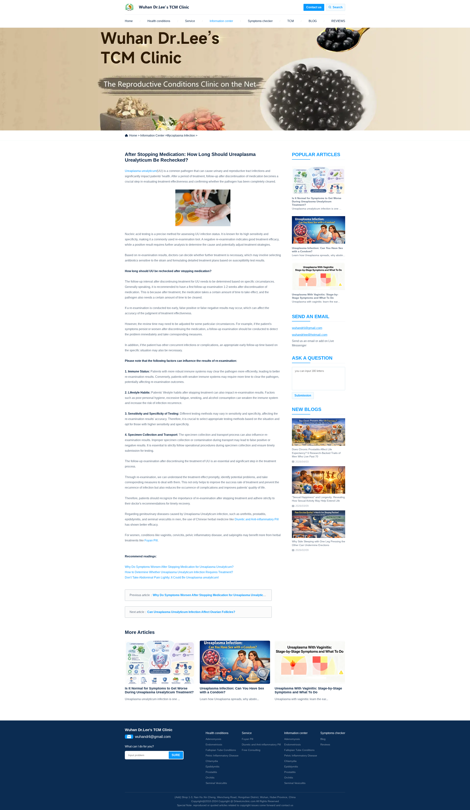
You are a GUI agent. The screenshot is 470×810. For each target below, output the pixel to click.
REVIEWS (338, 21)
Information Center (152, 135)
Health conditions (158, 21)
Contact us (313, 7)
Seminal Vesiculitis (216, 783)
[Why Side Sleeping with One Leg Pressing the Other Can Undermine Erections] (318, 524)
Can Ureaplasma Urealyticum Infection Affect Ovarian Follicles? (191, 612)
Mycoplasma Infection (181, 135)
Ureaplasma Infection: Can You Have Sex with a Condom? (232, 690)
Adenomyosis (213, 739)
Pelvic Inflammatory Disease (222, 755)
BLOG (313, 21)
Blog (323, 739)
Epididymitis (212, 766)
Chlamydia (212, 761)
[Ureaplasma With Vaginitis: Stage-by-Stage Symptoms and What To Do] (310, 662)
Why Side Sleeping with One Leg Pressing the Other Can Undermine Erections (318, 543)
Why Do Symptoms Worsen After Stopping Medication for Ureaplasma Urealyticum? (179, 566)
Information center (221, 21)
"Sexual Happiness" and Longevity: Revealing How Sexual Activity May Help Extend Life (318, 499)
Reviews (325, 744)
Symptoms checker (260, 21)
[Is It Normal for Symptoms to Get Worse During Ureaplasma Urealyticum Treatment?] (160, 662)
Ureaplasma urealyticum (141, 170)
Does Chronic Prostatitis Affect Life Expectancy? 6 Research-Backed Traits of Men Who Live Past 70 (316, 453)
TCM (290, 21)
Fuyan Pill (151, 540)
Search (338, 7)
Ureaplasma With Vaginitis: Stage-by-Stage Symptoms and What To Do (308, 690)
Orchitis (210, 777)
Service (190, 21)
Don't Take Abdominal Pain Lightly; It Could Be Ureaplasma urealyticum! (172, 577)
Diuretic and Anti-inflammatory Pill (257, 519)
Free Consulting (251, 750)
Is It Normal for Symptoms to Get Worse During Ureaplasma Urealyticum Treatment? (159, 690)
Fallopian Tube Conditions (221, 750)
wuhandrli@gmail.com (307, 328)
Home (129, 21)
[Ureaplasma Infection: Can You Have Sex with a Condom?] (235, 662)
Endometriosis (214, 744)
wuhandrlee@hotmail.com (309, 334)
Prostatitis (211, 772)
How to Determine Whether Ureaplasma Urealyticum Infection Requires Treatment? (179, 572)
